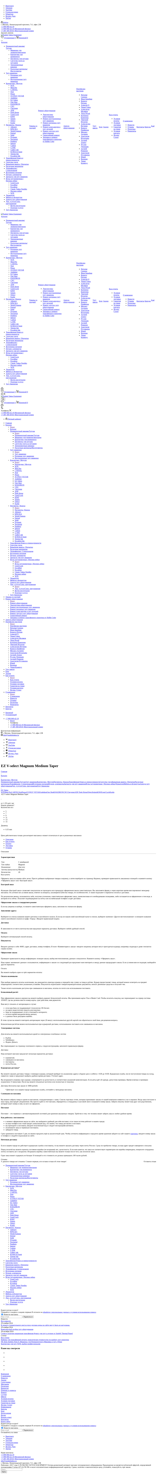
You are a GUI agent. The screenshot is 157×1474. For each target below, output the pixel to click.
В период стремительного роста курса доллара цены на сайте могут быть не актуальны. (35, 1325)
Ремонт (4, 1392)
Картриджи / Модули (23, 464)
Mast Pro (8, 792)
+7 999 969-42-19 (7, 27)
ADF (76, 792)
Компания (5, 1374)
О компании (15, 696)
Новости (4, 1378)
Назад (12, 427)
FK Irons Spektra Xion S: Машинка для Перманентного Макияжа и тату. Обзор (31, 1342)
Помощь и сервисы (8, 1390)
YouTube (9, 10)
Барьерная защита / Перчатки (123, 782)
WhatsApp (9, 14)
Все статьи (5, 1338)
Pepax (24, 792)
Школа (3, 1397)
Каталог (13, 429)
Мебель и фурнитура (132, 784)
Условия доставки (8, 1401)
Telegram (9, 8)
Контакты (5, 1419)
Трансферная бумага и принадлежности (84, 782)
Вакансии (5, 1388)
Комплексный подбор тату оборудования (17, 1329)
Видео (3, 1415)
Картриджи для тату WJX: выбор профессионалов (20, 1344)
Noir (20, 792)
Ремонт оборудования (18, 603)
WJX (3, 792)
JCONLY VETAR (33, 792)
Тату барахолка (43, 786)
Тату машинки (20, 454)
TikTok (8, 18)
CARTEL (15, 792)
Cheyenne (71, 792)
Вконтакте (10, 6)
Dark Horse (82, 792)
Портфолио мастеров (18, 626)
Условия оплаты (7, 1399)
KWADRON (58, 792)
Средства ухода (106, 782)
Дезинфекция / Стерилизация (21, 784)
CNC (65, 792)
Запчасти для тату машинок (75, 784)
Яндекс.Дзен (11, 16)
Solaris (94, 792)
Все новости (6, 1321)
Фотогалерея (6, 1413)
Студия (4, 1395)
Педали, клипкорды (56, 784)
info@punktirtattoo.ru (11, 735)
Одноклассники (12, 12)
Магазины (5, 1384)
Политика (5, 1386)
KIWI (99, 792)
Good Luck (105, 792)
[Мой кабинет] (2, 389)
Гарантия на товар (8, 1403)
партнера (134, 1134)
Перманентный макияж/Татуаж (27, 435)
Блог (3, 1411)
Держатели (119, 784)
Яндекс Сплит (6, 1405)
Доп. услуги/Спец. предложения (27, 589)
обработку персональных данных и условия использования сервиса (69, 1312)
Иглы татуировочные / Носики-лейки (29, 564)
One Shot (50, 792)
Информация (6, 1407)
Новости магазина (10, 1314)
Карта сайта (5, 1421)
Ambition (43, 792)
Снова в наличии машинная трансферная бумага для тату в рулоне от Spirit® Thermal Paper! (37, 1333)
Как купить (14, 680)
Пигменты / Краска (22, 510)
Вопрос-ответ (6, 1417)
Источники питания (40, 784)
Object (89, 792)
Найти (4, 1472)
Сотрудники (6, 1382)
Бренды (4, 1409)
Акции (3, 1380)
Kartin (112, 792)
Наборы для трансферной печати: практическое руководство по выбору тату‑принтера (35, 1340)
